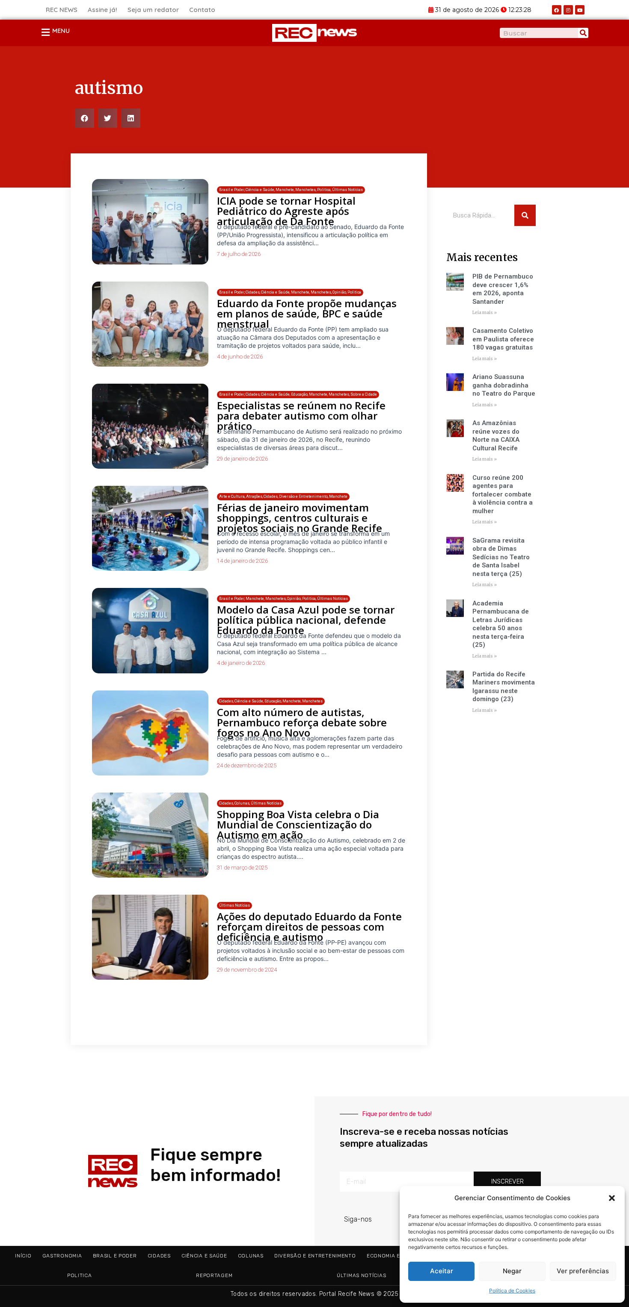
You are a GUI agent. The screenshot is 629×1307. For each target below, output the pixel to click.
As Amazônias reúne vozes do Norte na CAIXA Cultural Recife (495, 435)
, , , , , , (290, 292)
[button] (612, 1198)
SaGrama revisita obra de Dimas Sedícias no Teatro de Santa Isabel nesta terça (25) (501, 557)
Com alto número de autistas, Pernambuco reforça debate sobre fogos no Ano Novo (302, 722)
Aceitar (441, 1271)
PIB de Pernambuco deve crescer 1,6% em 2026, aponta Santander (502, 289)
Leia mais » (484, 312)
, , (250, 803)
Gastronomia (62, 1256)
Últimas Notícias (361, 1275)
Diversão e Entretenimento (315, 1256)
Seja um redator (153, 10)
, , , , (283, 496)
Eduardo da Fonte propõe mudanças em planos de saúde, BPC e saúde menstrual (307, 313)
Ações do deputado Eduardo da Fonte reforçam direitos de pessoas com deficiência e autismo (309, 926)
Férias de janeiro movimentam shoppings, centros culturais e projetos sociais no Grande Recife (299, 517)
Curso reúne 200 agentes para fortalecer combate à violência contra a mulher (502, 494)
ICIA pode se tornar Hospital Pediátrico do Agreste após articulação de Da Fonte (286, 211)
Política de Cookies (512, 1290)
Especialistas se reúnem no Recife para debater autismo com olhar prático (301, 415)
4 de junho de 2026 (240, 356)
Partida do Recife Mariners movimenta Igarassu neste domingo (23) (503, 686)
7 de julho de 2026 (239, 254)
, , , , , (291, 190)
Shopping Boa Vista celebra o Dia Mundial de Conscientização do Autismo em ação (298, 824)
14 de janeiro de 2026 (242, 561)
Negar (512, 1271)
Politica (79, 1275)
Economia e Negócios (398, 1256)
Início (23, 1256)
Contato (202, 10)
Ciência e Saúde (204, 1256)
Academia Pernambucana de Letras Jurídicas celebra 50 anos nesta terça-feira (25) (500, 624)
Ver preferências (583, 1271)
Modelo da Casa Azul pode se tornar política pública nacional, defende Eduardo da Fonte (306, 619)
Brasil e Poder (115, 1256)
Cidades (159, 1256)
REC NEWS (61, 10)
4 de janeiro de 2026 (241, 663)
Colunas (251, 1256)
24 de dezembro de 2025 (246, 765)
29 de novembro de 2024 (247, 969)
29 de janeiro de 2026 (242, 458)
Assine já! (102, 10)
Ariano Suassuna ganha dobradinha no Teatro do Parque (503, 385)
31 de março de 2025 (242, 867)
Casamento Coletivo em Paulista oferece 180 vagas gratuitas (503, 339)
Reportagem (214, 1275)
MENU (61, 30)
